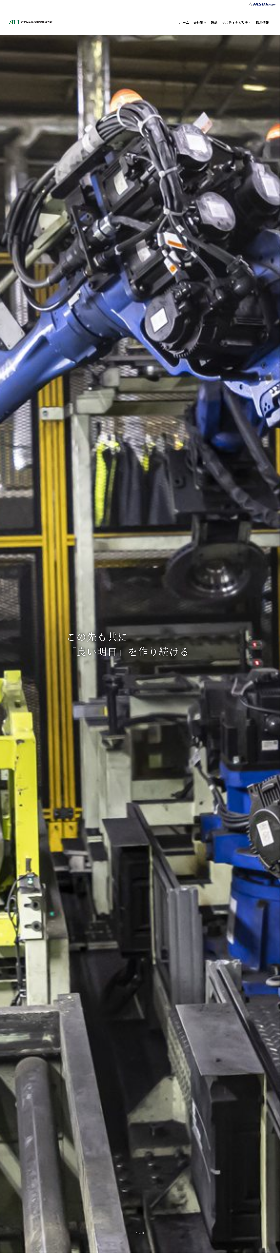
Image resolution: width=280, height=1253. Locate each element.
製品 (214, 22)
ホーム (184, 22)
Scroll (140, 1233)
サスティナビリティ (237, 22)
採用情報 (262, 22)
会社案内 (200, 22)
